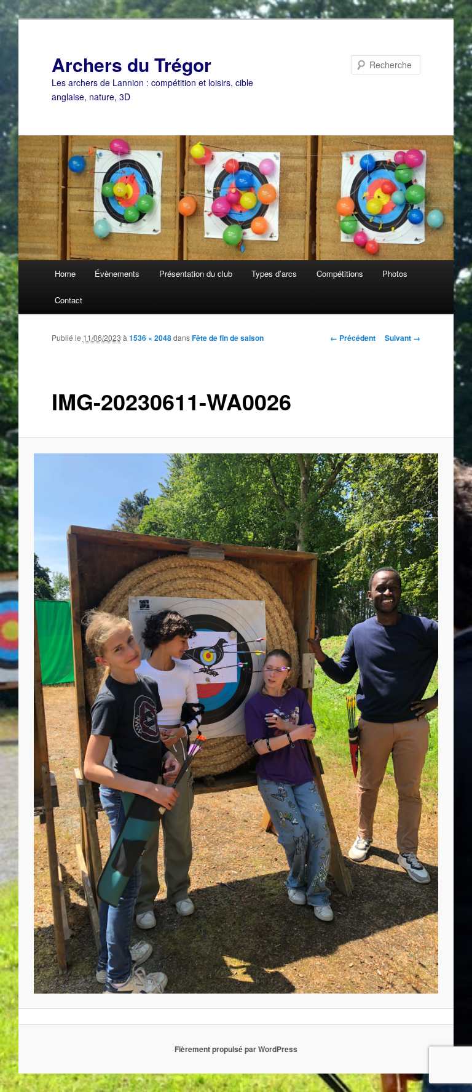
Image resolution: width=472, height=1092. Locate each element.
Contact (68, 300)
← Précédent (353, 337)
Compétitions (340, 273)
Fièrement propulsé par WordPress (236, 1048)
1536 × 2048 (150, 337)
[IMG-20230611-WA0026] (236, 723)
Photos (394, 273)
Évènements (117, 273)
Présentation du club (195, 273)
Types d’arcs (274, 273)
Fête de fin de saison (228, 337)
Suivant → (402, 337)
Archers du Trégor (131, 64)
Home (65, 273)
